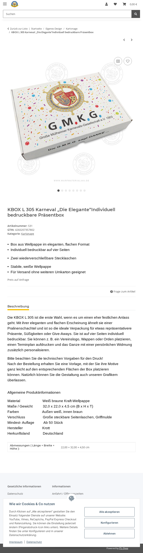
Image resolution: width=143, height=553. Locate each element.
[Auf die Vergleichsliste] (118, 61)
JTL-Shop (123, 548)
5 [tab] (73, 190)
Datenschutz (34, 541)
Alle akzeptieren (109, 511)
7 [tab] (81, 190)
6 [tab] (77, 190)
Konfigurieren (109, 522)
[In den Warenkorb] (10, 52)
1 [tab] (58, 190)
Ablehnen (109, 533)
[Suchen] (135, 14)
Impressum (16, 541)
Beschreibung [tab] (18, 306)
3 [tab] (66, 190)
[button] (106, 4)
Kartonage (27, 233)
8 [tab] (84, 190)
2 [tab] (62, 190)
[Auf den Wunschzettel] (128, 61)
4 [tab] (70, 190)
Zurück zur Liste (19, 28)
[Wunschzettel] (115, 4)
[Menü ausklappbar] (5, 2)
